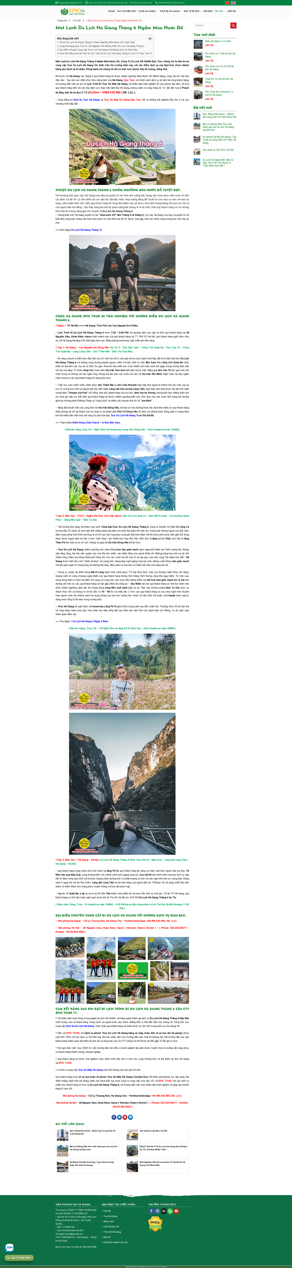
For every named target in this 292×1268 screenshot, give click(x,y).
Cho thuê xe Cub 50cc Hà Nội (153, 1131)
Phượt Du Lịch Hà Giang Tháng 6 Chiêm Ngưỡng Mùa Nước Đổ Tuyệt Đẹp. (97, 42)
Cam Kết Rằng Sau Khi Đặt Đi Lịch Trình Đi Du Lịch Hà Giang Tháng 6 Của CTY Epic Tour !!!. (105, 53)
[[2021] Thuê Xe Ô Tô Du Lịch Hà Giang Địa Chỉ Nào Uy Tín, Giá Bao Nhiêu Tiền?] (132, 1150)
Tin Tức (219, 11)
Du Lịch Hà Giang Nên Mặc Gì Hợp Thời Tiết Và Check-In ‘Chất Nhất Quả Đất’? (218, 162)
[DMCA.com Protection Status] (155, 1224)
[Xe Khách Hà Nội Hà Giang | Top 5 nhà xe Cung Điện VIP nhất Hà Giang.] (62, 1166)
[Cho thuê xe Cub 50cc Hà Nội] (132, 1135)
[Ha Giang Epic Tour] (73, 11)
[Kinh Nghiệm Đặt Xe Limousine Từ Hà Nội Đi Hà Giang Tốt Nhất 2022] (132, 1166)
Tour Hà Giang (110, 1216)
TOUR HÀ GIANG (146, 11)
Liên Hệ (107, 1211)
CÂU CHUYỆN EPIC (126, 11)
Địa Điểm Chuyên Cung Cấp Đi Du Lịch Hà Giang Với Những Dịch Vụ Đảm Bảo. (98, 49)
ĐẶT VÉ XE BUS (191, 11)
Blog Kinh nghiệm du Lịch (116, 1242)
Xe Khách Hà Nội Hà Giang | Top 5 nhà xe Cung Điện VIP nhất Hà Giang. (92, 1163)
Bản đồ (107, 1237)
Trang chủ (62, 20)
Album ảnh (109, 1221)
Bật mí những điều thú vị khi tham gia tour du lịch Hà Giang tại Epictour (94, 1148)
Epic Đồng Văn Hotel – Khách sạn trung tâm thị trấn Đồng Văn (93, 1132)
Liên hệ (231, 11)
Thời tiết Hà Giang (112, 1232)
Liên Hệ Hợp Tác (111, 1226)
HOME (111, 11)
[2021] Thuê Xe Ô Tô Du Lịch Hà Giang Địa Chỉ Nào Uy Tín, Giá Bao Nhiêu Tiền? (163, 1148)
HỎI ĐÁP (208, 11)
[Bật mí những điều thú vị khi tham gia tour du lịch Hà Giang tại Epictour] (62, 1150)
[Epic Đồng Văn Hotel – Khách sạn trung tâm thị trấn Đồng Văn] (62, 1135)
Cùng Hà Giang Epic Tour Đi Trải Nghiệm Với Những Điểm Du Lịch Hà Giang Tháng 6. (102, 46)
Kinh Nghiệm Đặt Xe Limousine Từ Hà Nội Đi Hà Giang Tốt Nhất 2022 (162, 1163)
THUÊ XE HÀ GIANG (170, 11)
